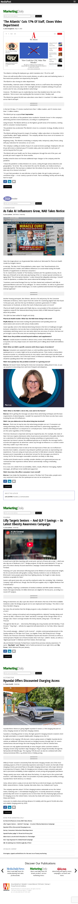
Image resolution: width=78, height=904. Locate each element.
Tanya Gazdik (9, 684)
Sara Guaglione (9, 28)
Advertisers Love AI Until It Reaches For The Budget (19, 836)
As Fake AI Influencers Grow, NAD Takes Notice (17, 821)
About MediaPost (15, 884)
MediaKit (24, 884)
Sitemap (47, 884)
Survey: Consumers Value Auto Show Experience (18, 830)
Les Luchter (8, 214)
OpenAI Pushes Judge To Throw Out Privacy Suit (17, 833)
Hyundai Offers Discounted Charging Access (17, 827)
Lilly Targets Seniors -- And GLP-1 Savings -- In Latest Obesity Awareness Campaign (29, 824)
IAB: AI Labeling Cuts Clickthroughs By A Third (17, 843)
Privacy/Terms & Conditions (18, 886)
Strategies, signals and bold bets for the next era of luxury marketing (25, 853)
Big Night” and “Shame (16, 645)
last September (27, 114)
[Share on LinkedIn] (9, 181)
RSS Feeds (41, 884)
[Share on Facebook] (5, 181)
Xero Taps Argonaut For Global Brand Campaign (18, 840)
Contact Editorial (32, 884)
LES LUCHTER (8, 497)
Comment (8, 186)
